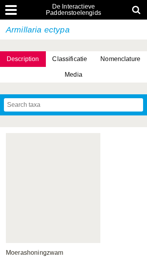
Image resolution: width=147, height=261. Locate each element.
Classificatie (69, 59)
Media (73, 74)
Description (23, 59)
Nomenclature (120, 59)
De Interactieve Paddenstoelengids (73, 10)
